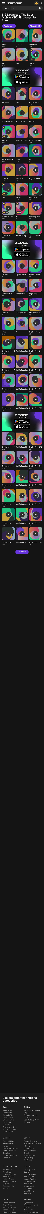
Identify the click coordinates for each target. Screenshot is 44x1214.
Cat (30, 1117)
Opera (14, 1155)
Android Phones (9, 1177)
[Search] (40, 8)
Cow (37, 1120)
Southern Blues (9, 1129)
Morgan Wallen (30, 1179)
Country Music (29, 1170)
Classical (6, 1138)
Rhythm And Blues (10, 1127)
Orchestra (7, 1155)
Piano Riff (12, 1151)
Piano (5, 1151)
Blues (5, 1107)
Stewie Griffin (29, 1148)
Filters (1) (33, 26)
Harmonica (7, 1122)
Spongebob (30, 1113)
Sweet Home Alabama (29, 1192)
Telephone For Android (8, 1187)
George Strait (29, 1188)
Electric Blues (8, 1113)
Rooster (27, 1122)
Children (27, 1107)
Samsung (6, 1181)
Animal (34, 1115)
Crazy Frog (28, 1158)
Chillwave (36, 1212)
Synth (36, 1205)
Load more (22, 552)
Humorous (29, 1146)
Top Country (29, 1177)
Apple (14, 1181)
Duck (26, 1117)
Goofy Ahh (28, 1160)
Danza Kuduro (8, 1210)
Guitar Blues (7, 1125)
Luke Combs (29, 1181)
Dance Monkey (9, 1203)
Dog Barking (29, 1120)
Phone (11, 1179)
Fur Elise (6, 1146)
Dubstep (27, 1212)
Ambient (27, 1207)
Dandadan (28, 1205)
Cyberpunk (28, 1203)
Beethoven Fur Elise (10, 1148)
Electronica (28, 1199)
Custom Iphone (9, 1174)
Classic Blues (8, 1132)
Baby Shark (28, 1110)
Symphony (7, 1153)
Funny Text (36, 1143)
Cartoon (27, 1115)
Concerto (6, 1158)
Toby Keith (28, 1184)
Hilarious (27, 1143)
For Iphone (7, 1172)
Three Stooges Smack (30, 1152)
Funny (26, 1141)
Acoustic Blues (8, 1115)
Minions (37, 1110)
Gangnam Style (9, 1207)
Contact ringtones (10, 1166)
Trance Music (29, 1210)
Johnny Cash (29, 1186)
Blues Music (7, 1110)
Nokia (5, 1179)
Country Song (29, 1174)
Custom (6, 1184)
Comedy (27, 1138)
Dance (5, 1199)
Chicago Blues (8, 1120)
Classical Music (9, 1141)
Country (27, 1166)
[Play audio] (8, 35)
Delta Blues (7, 1117)
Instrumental (8, 1143)
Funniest (33, 1141)
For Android (7, 1170)
